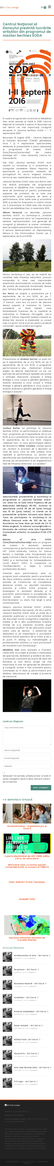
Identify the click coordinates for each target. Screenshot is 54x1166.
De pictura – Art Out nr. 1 (26, 969)
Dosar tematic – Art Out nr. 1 (28, 1025)
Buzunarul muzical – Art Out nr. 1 (30, 983)
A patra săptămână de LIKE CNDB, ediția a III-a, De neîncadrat (27, 857)
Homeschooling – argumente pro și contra (27, 827)
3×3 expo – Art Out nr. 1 (25, 1081)
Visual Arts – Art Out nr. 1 (26, 1053)
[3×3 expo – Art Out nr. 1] (7, 1083)
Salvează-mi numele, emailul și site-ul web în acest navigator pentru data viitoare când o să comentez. (27, 778)
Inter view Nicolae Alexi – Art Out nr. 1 (32, 1067)
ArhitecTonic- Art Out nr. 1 (27, 1039)
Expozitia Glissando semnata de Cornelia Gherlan (27, 939)
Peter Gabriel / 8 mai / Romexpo (27, 882)
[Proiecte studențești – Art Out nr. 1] (7, 1013)
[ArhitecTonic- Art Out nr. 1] (7, 1041)
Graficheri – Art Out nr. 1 (26, 997)
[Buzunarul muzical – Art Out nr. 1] (7, 985)
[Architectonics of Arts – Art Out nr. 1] (7, 957)
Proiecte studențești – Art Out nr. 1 (31, 1011)
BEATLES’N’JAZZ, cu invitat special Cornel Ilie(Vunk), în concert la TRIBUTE (27, 866)
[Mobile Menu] (48, 7)
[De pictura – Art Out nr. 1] (7, 971)
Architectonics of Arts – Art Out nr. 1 (32, 955)
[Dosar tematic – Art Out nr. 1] (7, 1027)
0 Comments (31, 958)
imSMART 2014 (27, 899)
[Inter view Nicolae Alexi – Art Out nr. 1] (7, 1069)
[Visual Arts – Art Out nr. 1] (7, 1055)
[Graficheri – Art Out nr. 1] (7, 999)
